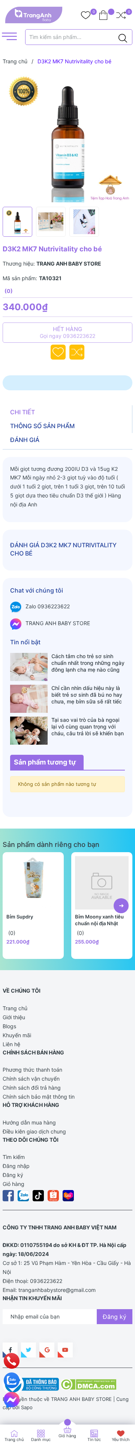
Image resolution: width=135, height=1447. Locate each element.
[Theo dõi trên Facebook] (10, 1349)
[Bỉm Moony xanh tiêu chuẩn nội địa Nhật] (102, 882)
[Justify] (123, 37)
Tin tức (94, 1439)
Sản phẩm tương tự (45, 762)
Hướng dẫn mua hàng (29, 1122)
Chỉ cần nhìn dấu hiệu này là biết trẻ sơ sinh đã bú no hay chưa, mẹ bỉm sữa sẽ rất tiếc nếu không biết (86, 695)
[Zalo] (12, 1380)
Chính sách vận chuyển (31, 1078)
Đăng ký (13, 1175)
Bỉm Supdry (19, 917)
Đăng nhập (16, 1166)
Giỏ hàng (13, 1184)
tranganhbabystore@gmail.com (57, 1290)
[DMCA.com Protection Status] (88, 1384)
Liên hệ (11, 1044)
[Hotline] (11, 1360)
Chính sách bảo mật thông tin (39, 1096)
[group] (67, 137)
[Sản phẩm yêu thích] (85, 15)
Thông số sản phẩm (42, 426)
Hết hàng (67, 332)
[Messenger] (12, 1400)
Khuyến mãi (17, 1035)
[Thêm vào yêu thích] (58, 352)
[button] (121, 905)
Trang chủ (15, 1008)
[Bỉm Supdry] (33, 882)
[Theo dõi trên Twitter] (28, 1349)
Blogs (9, 1026)
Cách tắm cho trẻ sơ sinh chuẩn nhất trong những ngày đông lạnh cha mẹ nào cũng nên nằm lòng (87, 663)
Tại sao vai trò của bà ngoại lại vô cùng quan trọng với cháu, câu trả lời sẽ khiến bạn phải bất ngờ (87, 727)
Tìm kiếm (14, 1157)
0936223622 (46, 1281)
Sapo (27, 1407)
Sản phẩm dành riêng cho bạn (51, 844)
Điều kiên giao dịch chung (34, 1131)
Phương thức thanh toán (32, 1069)
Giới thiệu (14, 1017)
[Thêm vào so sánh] (76, 352)
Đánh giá (24, 440)
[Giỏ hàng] (103, 15)
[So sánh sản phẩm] (121, 15)
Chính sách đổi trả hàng (32, 1087)
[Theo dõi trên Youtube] (65, 1349)
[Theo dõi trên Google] (46, 1349)
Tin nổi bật (25, 642)
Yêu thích (121, 1439)
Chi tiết (22, 412)
